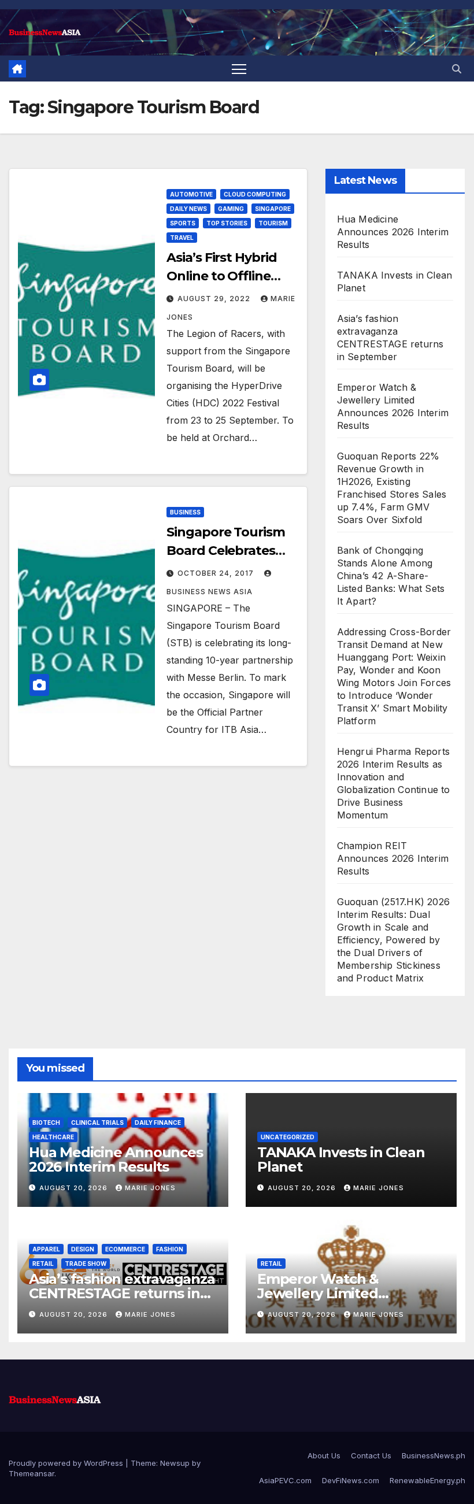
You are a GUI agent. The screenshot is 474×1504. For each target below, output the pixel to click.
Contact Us (371, 1455)
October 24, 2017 (216, 573)
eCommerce (125, 1249)
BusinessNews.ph (433, 1455)
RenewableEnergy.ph (427, 1480)
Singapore (273, 208)
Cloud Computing (255, 194)
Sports (182, 223)
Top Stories (226, 223)
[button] (456, 69)
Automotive (191, 194)
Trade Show (85, 1263)
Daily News (188, 208)
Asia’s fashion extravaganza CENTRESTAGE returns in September (122, 1293)
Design (82, 1249)
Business (185, 512)
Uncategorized (287, 1136)
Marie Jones (150, 1188)
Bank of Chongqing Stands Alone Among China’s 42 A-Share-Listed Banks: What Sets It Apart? (391, 575)
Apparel (46, 1249)
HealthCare (53, 1136)
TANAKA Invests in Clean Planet (340, 1159)
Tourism (273, 223)
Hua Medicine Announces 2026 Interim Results (393, 231)
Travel (182, 237)
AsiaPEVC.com (285, 1480)
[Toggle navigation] (239, 68)
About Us (324, 1455)
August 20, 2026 (74, 1188)
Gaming (231, 208)
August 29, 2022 (215, 298)
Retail (43, 1263)
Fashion (169, 1249)
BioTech (46, 1122)
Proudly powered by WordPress (67, 1463)
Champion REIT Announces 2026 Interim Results (393, 858)
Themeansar (31, 1473)
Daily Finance (158, 1122)
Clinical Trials (97, 1122)
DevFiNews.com (350, 1480)
